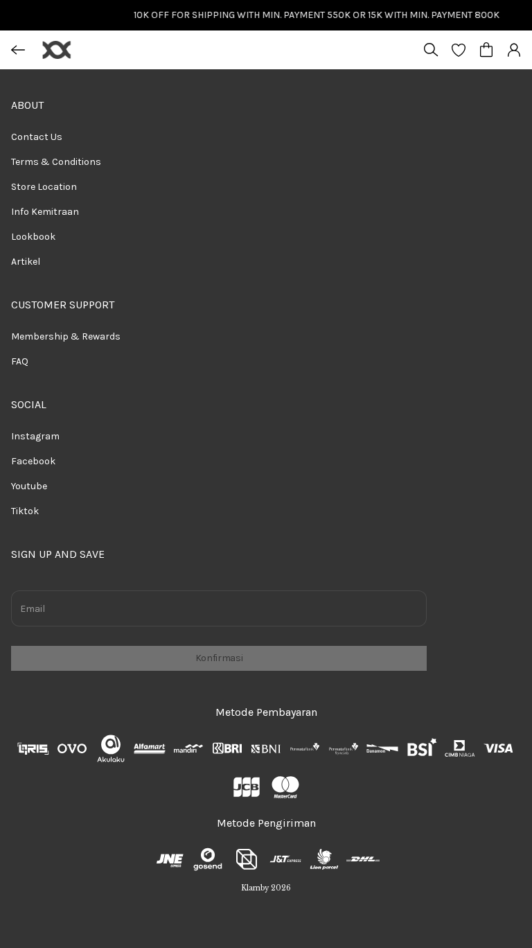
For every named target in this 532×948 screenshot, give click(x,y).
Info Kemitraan (45, 212)
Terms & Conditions (56, 162)
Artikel (25, 261)
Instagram (35, 436)
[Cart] (486, 49)
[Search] (430, 49)
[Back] (18, 49)
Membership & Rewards (66, 336)
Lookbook (33, 237)
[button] (458, 49)
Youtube (29, 486)
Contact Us (36, 137)
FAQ (19, 361)
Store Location (44, 187)
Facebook (33, 461)
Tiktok (25, 511)
